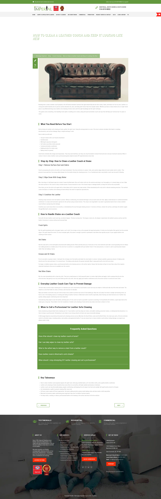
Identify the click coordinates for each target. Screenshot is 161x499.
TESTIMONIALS (44, 420)
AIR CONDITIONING (72, 14)
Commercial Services (64, 451)
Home (33, 14)
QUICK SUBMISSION (89, 459)
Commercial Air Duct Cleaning (68, 460)
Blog (114, 14)
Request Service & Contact (103, 14)
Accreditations (40, 460)
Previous (44, 405)
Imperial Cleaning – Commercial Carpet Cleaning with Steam (68, 454)
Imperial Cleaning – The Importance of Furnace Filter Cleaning (69, 448)
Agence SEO (88, 495)
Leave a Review (121, 14)
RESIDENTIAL (76, 420)
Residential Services (64, 440)
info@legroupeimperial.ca (116, 459)
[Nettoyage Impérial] (50, 7)
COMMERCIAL (82, 14)
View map (111, 464)
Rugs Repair (63, 442)
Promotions (91, 14)
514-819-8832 (104, 9)
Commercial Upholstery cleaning (68, 458)
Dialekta (94, 495)
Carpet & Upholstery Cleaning (45, 14)
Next (118, 405)
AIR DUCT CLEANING (61, 14)
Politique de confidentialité (116, 471)
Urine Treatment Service (66, 445)
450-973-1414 (121, 457)
